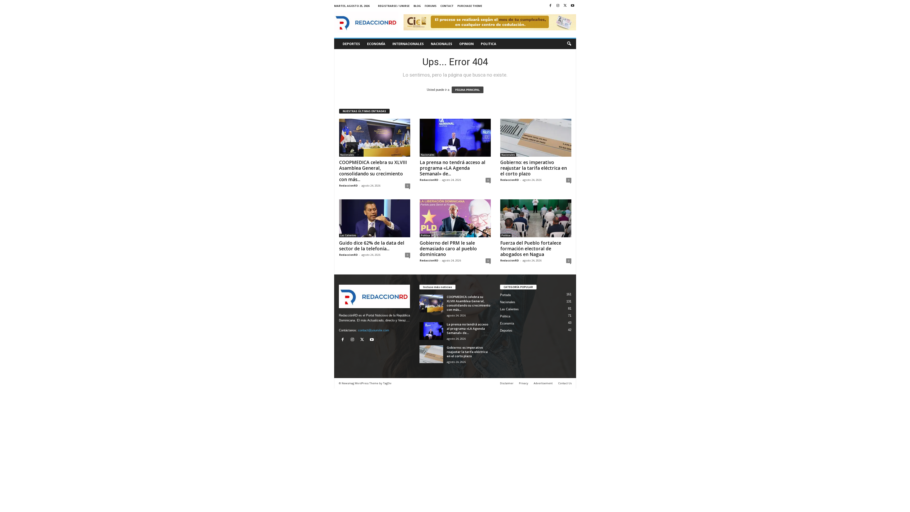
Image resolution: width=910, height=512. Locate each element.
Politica (488, 43)
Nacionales (441, 43)
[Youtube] (572, 5)
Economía (376, 43)
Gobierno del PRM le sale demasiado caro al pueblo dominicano (448, 248)
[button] (569, 44)
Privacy (523, 383)
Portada (505, 295)
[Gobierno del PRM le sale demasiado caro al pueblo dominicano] (455, 218)
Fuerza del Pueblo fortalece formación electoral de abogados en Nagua (530, 248)
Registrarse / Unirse (394, 6)
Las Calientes (348, 235)
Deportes (351, 43)
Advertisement (543, 383)
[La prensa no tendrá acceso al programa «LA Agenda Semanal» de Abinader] (455, 138)
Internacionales (408, 43)
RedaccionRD (348, 185)
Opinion (466, 43)
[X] (565, 5)
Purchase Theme (469, 6)
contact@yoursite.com (373, 330)
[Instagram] (558, 5)
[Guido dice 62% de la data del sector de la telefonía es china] (374, 218)
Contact (447, 6)
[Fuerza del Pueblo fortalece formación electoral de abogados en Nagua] (535, 218)
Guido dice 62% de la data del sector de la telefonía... (371, 246)
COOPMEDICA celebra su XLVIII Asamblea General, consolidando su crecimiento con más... (373, 171)
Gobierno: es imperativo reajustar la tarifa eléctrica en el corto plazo (533, 168)
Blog (417, 6)
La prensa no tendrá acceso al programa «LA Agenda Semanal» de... (452, 168)
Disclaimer (507, 383)
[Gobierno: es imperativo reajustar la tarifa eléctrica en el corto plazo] (535, 138)
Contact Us (565, 383)
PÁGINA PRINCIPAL (467, 89)
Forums (431, 6)
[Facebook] (550, 5)
